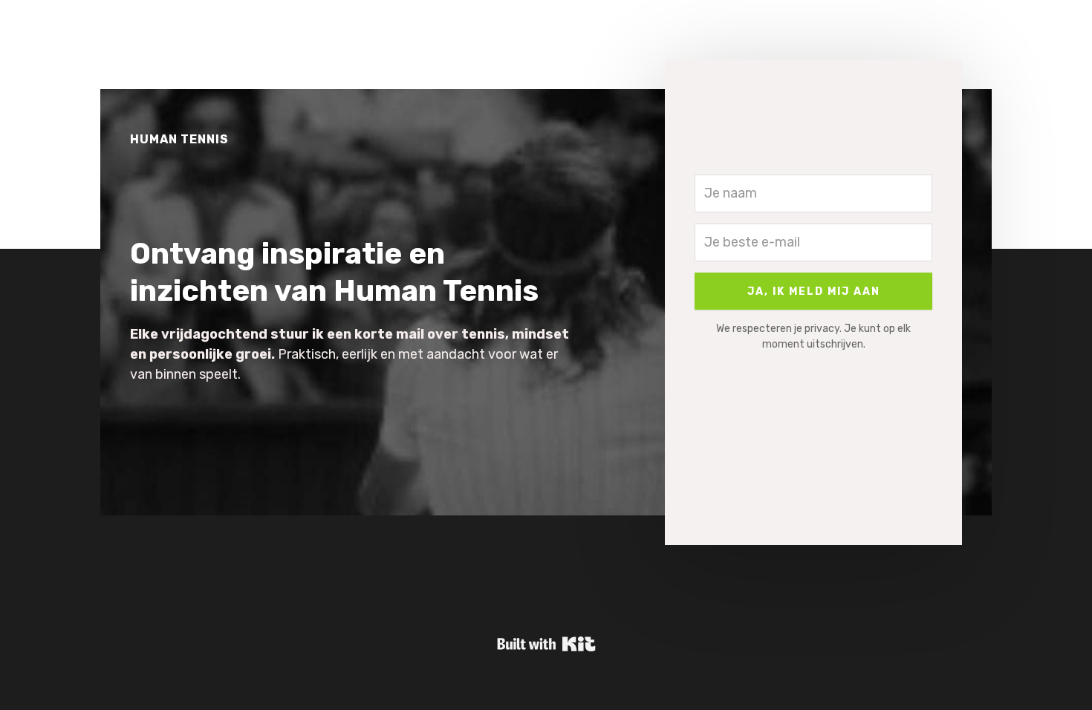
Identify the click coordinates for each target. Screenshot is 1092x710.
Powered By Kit (546, 644)
